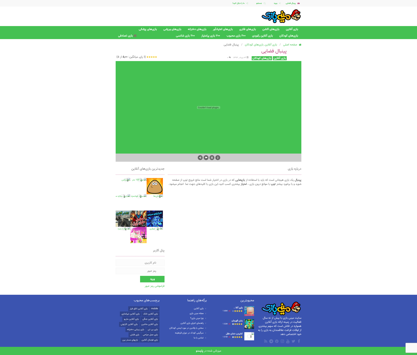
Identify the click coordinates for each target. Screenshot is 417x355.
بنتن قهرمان (237, 321)
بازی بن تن (153, 329)
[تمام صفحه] (211, 157)
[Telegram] (270, 341)
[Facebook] (298, 341)
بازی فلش (134, 335)
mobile (154, 309)
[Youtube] (287, 341)
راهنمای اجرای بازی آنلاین (192, 323)
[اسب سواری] (156, 229)
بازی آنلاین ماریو (131, 319)
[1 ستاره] (156, 57)
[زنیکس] (126, 180)
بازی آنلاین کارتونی (129, 324)
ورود (275, 3)
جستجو (259, 3)
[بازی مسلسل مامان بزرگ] (138, 219)
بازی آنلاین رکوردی (262, 36)
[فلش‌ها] (158, 196)
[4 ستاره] (150, 57)
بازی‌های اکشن (270, 29)
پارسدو (199, 351)
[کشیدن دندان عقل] (249, 336)
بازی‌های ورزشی (172, 29)
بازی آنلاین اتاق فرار (139, 309)
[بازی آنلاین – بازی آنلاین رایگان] (281, 16)
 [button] (206, 157)
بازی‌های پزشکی (148, 29)
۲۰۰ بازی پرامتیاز (210, 36)
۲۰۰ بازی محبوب (236, 36)
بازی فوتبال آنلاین (150, 340)
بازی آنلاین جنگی (150, 319)
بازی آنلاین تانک (150, 314)
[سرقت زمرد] (124, 229)
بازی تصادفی (126, 36)
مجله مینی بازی (197, 313)
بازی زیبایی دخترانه (135, 329)
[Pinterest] (276, 341)
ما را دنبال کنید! (238, 3)
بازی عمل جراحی (150, 335)
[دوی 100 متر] (139, 180)
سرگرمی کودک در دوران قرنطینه (189, 333)
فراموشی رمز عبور (155, 286)
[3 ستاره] (152, 57)
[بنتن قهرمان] (249, 324)
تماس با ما (199, 338)
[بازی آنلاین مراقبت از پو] (155, 186)
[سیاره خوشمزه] (139, 196)
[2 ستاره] (154, 57)
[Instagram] (282, 341)
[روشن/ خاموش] (217, 157)
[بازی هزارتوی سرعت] (155, 219)
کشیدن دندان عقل (234, 334)
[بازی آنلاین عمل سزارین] (249, 311)
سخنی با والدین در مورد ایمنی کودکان (186, 328)
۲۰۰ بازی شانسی (185, 36)
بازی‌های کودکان (288, 36)
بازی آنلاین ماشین (149, 324)
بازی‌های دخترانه (197, 29)
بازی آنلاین (292, 29)
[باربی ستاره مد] (122, 196)
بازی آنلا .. (238, 308)
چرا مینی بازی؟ (197, 318)
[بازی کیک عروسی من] (138, 235)
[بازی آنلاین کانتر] (122, 219)
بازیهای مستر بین (130, 340)
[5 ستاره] (148, 57)
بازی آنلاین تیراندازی (131, 314)
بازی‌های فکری (247, 29)
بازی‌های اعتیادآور (223, 29)
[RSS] (265, 341)
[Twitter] (293, 341)
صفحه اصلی (290, 45)
